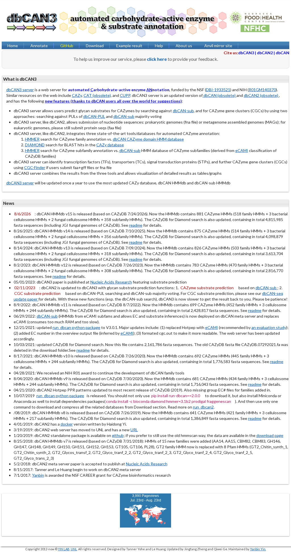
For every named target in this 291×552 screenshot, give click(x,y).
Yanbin (38, 475)
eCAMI (241, 150)
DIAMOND (35, 144)
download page (269, 435)
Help (159, 45)
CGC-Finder (34, 167)
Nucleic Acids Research (111, 282)
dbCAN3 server (20, 89)
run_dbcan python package (76, 327)
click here (157, 59)
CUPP (125, 95)
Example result (129, 45)
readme (135, 225)
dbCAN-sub (183, 110)
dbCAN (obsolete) (219, 95)
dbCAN (282, 52)
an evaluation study (268, 327)
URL (134, 429)
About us (184, 45)
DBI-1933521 (218, 89)
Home (12, 45)
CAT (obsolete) (97, 95)
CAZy (77, 95)
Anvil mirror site (218, 45)
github (118, 435)
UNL (74, 549)
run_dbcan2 (203, 407)
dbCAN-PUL (94, 116)
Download (95, 45)
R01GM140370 (262, 89)
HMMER (32, 139)
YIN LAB (64, 549)
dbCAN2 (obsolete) (261, 95)
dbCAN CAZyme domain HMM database (148, 139)
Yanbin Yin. (258, 549)
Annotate (39, 45)
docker (67, 424)
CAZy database (110, 144)
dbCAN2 (265, 52)
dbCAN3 (246, 52)
